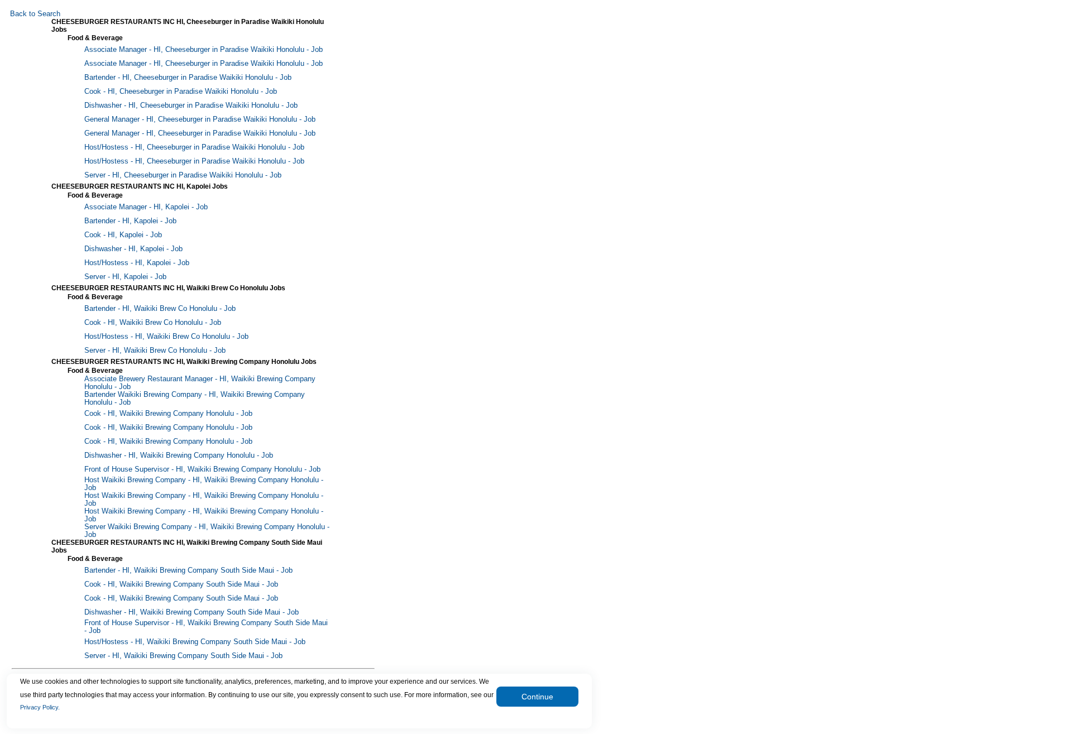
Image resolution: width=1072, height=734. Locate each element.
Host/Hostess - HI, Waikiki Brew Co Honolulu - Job (166, 336)
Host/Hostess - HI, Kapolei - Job (136, 263)
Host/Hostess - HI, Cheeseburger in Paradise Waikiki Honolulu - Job (194, 147)
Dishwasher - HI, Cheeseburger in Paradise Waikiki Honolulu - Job (191, 105)
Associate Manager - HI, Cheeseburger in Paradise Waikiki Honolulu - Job (203, 50)
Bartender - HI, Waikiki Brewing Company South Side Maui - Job (188, 570)
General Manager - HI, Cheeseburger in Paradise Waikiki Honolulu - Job (199, 119)
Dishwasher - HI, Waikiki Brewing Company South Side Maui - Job (191, 612)
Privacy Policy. (40, 707)
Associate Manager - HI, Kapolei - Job (146, 207)
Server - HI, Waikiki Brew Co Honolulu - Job (155, 350)
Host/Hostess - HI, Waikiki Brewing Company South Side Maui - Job (194, 642)
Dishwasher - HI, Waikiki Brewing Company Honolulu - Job (178, 455)
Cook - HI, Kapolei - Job (123, 235)
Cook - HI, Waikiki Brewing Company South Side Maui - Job (181, 584)
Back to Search (35, 14)
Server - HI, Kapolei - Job (125, 277)
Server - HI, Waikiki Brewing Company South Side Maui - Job (183, 656)
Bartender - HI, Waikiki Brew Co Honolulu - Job (160, 309)
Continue (537, 696)
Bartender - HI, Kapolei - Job (130, 221)
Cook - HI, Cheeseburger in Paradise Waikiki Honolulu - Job (180, 91)
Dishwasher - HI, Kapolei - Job (133, 249)
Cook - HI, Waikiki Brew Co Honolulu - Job (152, 323)
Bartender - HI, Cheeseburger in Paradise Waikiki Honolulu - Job (187, 77)
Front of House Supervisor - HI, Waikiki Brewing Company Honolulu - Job (202, 469)
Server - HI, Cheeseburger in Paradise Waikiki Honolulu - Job (182, 175)
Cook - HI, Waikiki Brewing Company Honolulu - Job (168, 414)
